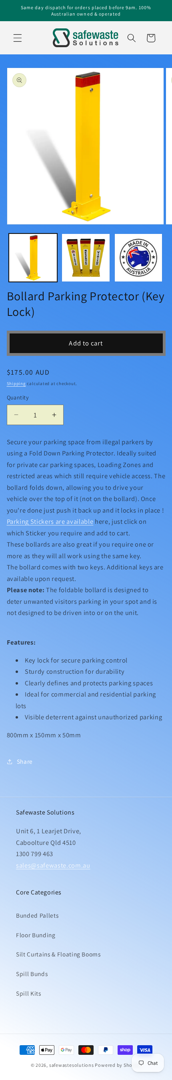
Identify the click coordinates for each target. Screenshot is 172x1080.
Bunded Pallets (37, 915)
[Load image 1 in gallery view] (33, 258)
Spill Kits (28, 993)
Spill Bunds (32, 974)
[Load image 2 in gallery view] (86, 258)
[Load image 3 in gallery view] (138, 258)
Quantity (18, 397)
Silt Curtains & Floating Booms (58, 954)
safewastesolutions (71, 1065)
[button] (17, 38)
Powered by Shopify (118, 1065)
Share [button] (25, 761)
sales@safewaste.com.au (53, 865)
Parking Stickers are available (50, 521)
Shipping (16, 383)
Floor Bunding (36, 935)
